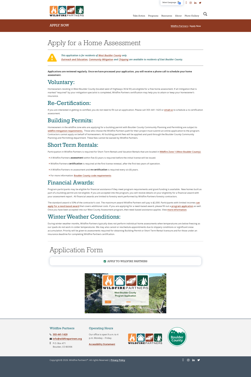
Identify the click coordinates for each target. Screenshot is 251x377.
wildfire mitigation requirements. (65, 130)
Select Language (169, 3)
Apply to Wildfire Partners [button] (127, 261)
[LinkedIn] (195, 2)
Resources (166, 16)
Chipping (124, 59)
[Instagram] (191, 2)
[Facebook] (186, 2)
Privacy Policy (118, 360)
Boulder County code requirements (92, 175)
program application (182, 206)
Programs (153, 16)
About (178, 16)
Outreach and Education (74, 59)
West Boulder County (109, 55)
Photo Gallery (192, 16)
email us (168, 109)
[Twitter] (200, 2)
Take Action (139, 16)
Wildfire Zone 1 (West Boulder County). (180, 151)
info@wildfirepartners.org (67, 338)
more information (177, 209)
